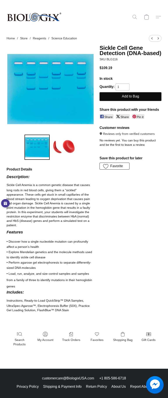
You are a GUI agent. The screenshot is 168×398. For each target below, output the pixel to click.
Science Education (64, 38)
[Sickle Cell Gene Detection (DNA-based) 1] (64, 147)
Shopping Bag (123, 340)
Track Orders (71, 340)
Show (5, 203)
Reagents (39, 38)
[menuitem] (152, 38)
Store (24, 38)
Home (11, 38)
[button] (34, 17)
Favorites (97, 340)
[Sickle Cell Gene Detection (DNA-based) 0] (37, 147)
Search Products (19, 342)
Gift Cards (149, 340)
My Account (45, 340)
